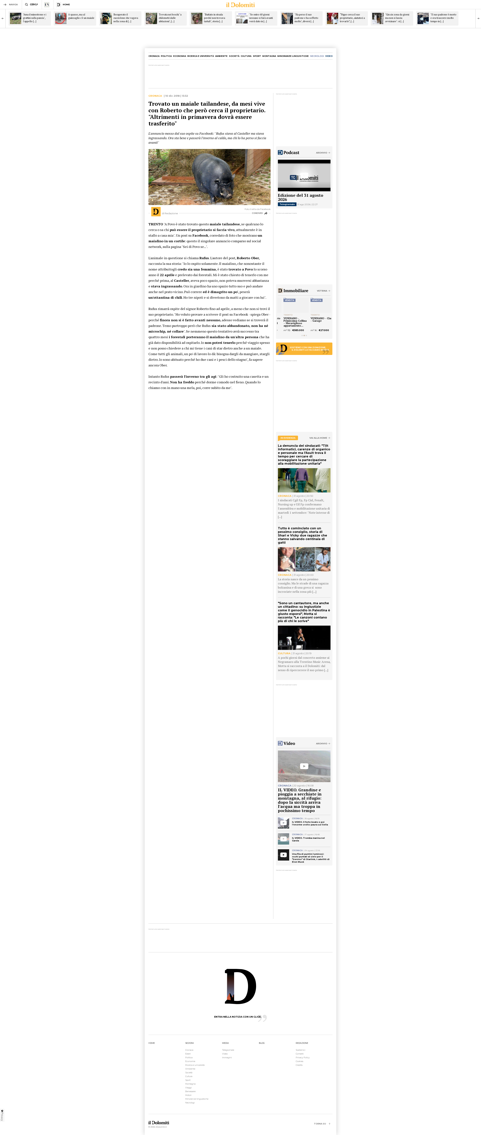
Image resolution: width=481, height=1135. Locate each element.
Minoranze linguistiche (293, 56)
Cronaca (154, 56)
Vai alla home (318, 438)
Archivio (321, 152)
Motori (188, 1095)
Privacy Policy (303, 1057)
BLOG (262, 1043)
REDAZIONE (302, 1043)
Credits (299, 1065)
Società (234, 56)
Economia (179, 56)
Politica (166, 56)
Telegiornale (287, 204)
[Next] (478, 18)
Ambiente (221, 56)
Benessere (190, 1091)
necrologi (317, 56)
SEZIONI (189, 1043)
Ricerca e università (200, 56)
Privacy (2, 1116)
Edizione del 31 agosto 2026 (300, 197)
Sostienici (300, 1050)
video (329, 56)
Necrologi (190, 1102)
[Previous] (3, 18)
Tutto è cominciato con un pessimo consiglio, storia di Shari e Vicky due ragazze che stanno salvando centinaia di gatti (302, 535)
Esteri (188, 1053)
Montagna (269, 56)
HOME (151, 1043)
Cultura (246, 56)
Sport (257, 56)
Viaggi (188, 1087)
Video (225, 1053)
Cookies (299, 1061)
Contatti (300, 1053)
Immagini (227, 1057)
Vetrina (322, 290)
